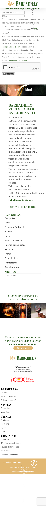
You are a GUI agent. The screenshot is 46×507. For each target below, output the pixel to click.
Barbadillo (5, 408)
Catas (7, 223)
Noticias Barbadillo (14, 240)
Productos (5, 420)
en (35, 28)
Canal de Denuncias (9, 454)
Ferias (7, 236)
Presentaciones (12, 258)
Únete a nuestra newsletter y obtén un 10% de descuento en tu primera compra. (23, 341)
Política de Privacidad (10, 447)
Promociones (11, 263)
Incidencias (5, 451)
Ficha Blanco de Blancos (20, 200)
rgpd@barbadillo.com (11, 47)
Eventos (8, 231)
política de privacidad (18, 61)
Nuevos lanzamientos (15, 245)
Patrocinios (10, 249)
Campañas (10, 218)
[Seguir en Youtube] (24, 487)
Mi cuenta (5, 424)
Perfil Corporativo (8, 396)
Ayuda (3, 428)
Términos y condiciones (10, 443)
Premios (9, 254)
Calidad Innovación (9, 400)
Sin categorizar (12, 267)
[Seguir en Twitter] (24, 473)
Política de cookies (28, 468)
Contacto (5, 439)
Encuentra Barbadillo (15, 227)
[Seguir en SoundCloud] (24, 495)
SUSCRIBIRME (8, 74)
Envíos (3, 431)
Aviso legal (14, 468)
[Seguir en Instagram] (24, 480)
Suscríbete (23, 348)
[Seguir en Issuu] (24, 502)
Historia (4, 393)
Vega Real (5, 412)
